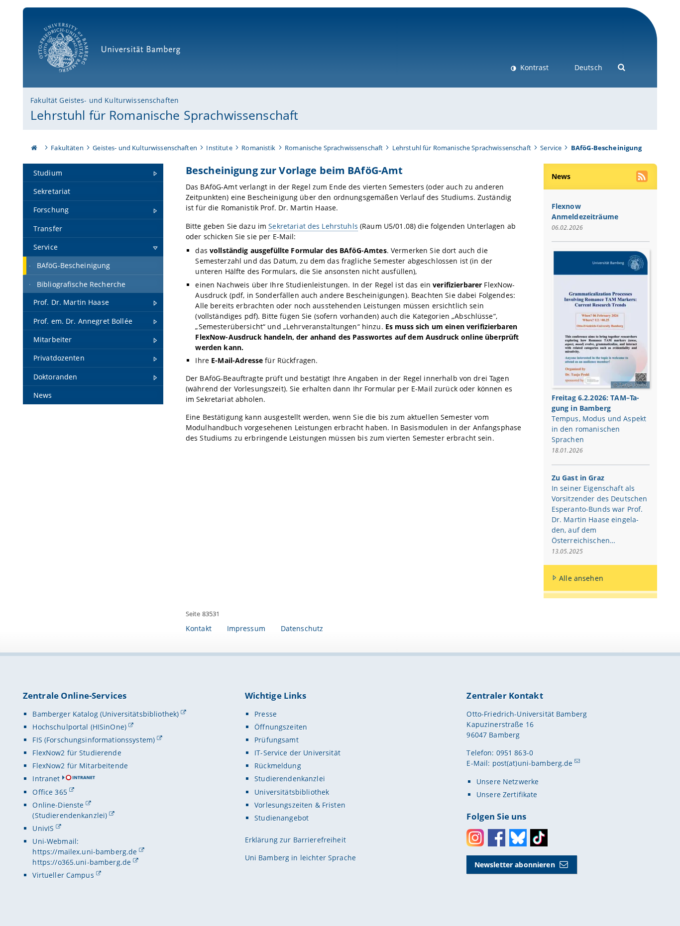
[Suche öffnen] (622, 66)
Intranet (46, 778)
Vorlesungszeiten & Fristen (299, 805)
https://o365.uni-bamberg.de (81, 862)
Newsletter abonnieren (514, 864)
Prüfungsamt (276, 739)
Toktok (539, 837)
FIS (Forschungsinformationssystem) (93, 739)
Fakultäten (67, 147)
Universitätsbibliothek (291, 792)
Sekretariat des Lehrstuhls (313, 226)
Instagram (475, 837)
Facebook (496, 837)
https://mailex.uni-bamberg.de (84, 851)
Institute (219, 147)
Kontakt (199, 628)
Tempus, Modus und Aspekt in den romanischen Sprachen (599, 429)
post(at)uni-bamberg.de (532, 763)
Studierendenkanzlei (289, 778)
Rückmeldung (277, 765)
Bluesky (518, 837)
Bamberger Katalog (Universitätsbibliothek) (105, 714)
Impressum (246, 628)
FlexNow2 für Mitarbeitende (80, 765)
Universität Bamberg (73, 77)
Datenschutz (302, 628)
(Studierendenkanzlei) (69, 815)
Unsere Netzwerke (507, 781)
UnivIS (43, 828)
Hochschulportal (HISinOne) (79, 727)
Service (551, 147)
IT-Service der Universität (297, 752)
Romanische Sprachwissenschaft (334, 147)
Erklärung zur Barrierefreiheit (295, 839)
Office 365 (49, 792)
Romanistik (258, 147)
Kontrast (533, 67)
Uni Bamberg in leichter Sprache (300, 857)
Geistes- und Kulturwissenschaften (145, 147)
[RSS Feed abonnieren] (643, 178)
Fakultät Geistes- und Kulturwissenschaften (104, 100)
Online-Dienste (58, 805)
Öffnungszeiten (280, 727)
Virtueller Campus (63, 875)
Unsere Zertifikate (507, 794)
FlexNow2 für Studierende (76, 752)
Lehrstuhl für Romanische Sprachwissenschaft (164, 114)
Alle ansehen (581, 578)
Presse (265, 714)
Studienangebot (281, 818)
